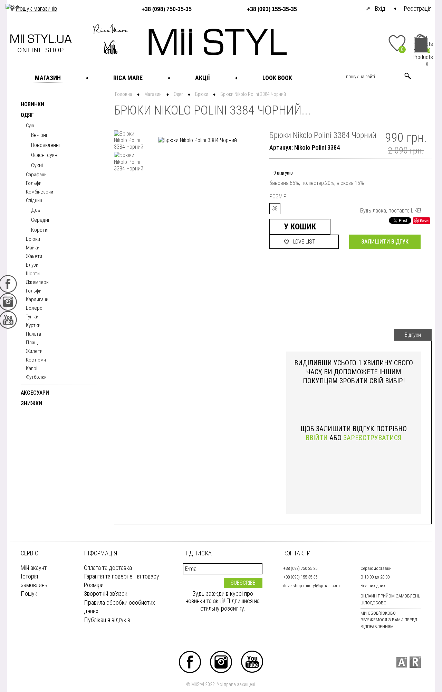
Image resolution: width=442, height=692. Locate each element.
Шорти (33, 274)
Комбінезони (39, 192)
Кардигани (37, 300)
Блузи (32, 265)
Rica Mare (128, 77)
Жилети (34, 351)
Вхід (380, 8)
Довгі (37, 210)
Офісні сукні (44, 155)
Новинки (32, 105)
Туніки (32, 317)
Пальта (33, 334)
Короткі (39, 230)
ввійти (317, 438)
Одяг (27, 115)
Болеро (34, 308)
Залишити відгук (385, 241)
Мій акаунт (34, 567)
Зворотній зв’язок (105, 593)
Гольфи (33, 183)
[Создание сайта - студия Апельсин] (401, 662)
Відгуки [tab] (413, 335)
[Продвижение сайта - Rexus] (415, 662)
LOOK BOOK (277, 77)
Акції (202, 77)
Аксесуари (35, 393)
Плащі (32, 343)
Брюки (33, 239)
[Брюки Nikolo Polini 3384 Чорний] (129, 140)
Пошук (29, 593)
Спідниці (35, 201)
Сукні (31, 126)
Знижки (31, 404)
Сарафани (36, 175)
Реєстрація (418, 8)
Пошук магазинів (36, 8)
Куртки (33, 325)
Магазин (48, 77)
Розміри (94, 585)
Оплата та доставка (108, 567)
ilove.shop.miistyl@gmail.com (311, 585)
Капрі (31, 369)
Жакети (34, 256)
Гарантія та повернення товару (121, 576)
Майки (32, 248)
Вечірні (39, 135)
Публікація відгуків (107, 619)
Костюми (36, 360)
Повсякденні (45, 145)
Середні (40, 220)
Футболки (36, 377)
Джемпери (37, 282)
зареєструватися (372, 438)
